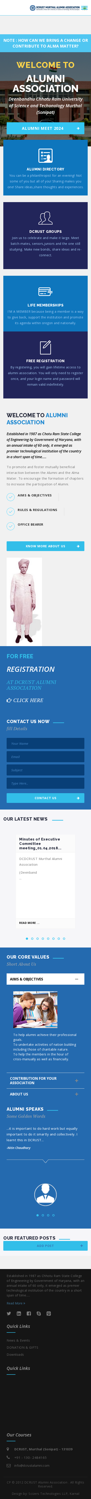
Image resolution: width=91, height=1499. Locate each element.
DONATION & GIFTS (22, 1347)
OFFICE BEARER (30, 524)
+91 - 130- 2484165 (30, 1457)
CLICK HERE (28, 700)
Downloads (15, 1354)
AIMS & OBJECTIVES (35, 495)
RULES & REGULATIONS (37, 509)
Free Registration (45, 361)
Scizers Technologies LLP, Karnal (53, 1493)
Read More (15, 1303)
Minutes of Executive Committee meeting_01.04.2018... (40, 843)
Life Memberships (45, 305)
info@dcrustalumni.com (31, 1465)
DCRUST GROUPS (45, 232)
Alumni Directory (45, 169)
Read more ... (29, 923)
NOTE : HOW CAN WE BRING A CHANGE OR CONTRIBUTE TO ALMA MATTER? (45, 43)
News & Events (18, 1340)
